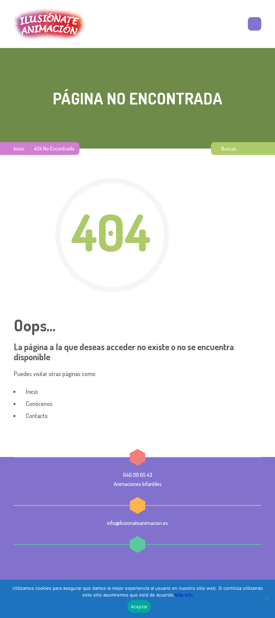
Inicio (19, 148)
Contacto (36, 415)
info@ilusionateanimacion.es (137, 522)
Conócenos (38, 403)
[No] (266, 598)
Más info (184, 595)
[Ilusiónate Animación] (50, 24)
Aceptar (139, 606)
